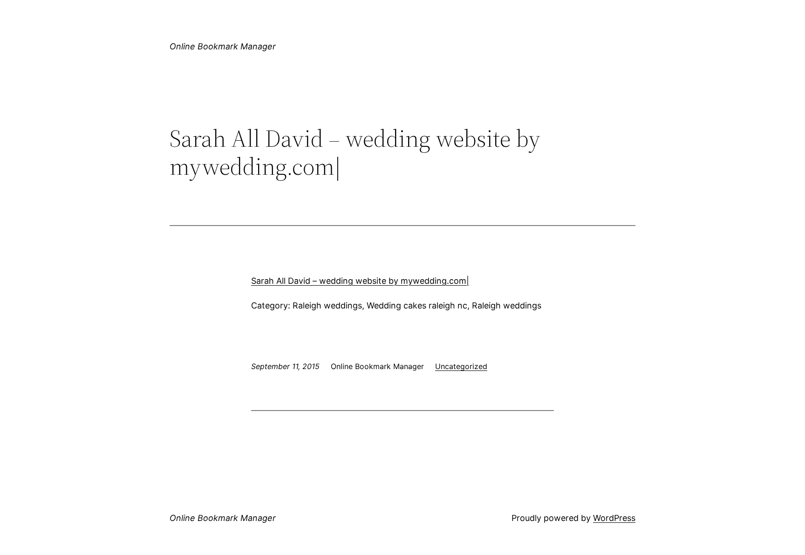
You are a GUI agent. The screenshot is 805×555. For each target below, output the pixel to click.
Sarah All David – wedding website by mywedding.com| (360, 281)
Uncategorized (461, 366)
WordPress (614, 518)
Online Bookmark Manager (223, 46)
